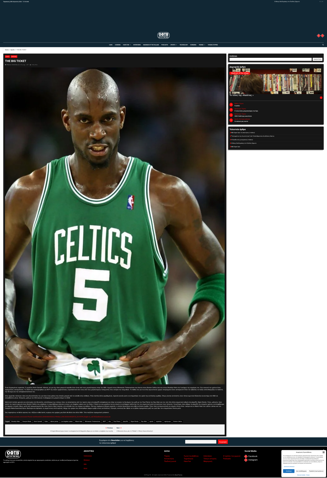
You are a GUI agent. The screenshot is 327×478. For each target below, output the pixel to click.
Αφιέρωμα (14, 56)
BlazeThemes (178, 475)
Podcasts (164, 45)
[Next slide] (322, 1)
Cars (110, 45)
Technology (184, 45)
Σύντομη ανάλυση (244, 119)
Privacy (308, 475)
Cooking (117, 45)
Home (7, 50)
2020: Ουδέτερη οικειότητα (243, 116)
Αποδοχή (289, 471)
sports (151, 421)
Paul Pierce (117, 421)
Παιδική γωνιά (170, 461)
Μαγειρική (208, 461)
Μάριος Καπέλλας (12, 65)
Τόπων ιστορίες (210, 459)
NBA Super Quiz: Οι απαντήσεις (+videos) (243, 132)
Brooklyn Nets (15, 421)
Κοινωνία (193, 45)
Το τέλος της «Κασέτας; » (241, 95)
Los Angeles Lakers (67, 421)
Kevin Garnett (38, 421)
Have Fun (126, 45)
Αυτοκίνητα (169, 459)
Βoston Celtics (177, 421)
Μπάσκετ (87, 460)
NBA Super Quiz (235, 146)
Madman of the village (151, 45)
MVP (104, 421)
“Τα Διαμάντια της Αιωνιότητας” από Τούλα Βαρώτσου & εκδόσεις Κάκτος (278, 1)
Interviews (137, 45)
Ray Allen (144, 421)
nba (109, 421)
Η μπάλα (237, 106)
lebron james (54, 421)
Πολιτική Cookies (301, 475)
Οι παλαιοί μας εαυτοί (241, 121)
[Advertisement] (163, 19)
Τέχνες (201, 45)
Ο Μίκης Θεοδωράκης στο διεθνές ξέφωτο (243, 143)
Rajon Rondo (134, 421)
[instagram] (322, 35)
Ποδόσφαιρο (88, 456)
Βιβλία (237, 103)
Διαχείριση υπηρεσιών (289, 466)
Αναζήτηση (233, 56)
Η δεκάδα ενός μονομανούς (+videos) (242, 139)
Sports (172, 45)
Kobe (46, 421)
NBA (85, 464)
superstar (159, 421)
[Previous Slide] (320, 1)
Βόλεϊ (85, 468)
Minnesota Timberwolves (92, 421)
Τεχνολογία (188, 459)
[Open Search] (323, 44)
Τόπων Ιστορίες (213, 45)
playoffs (125, 421)
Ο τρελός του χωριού (231, 456)
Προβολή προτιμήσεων (316, 471)
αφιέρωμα (167, 421)
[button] (323, 452)
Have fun (187, 461)
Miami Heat (78, 421)
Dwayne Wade (26, 421)
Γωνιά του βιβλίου (191, 456)
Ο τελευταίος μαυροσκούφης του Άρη (246, 111)
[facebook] (318, 35)
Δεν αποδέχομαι (301, 471)
